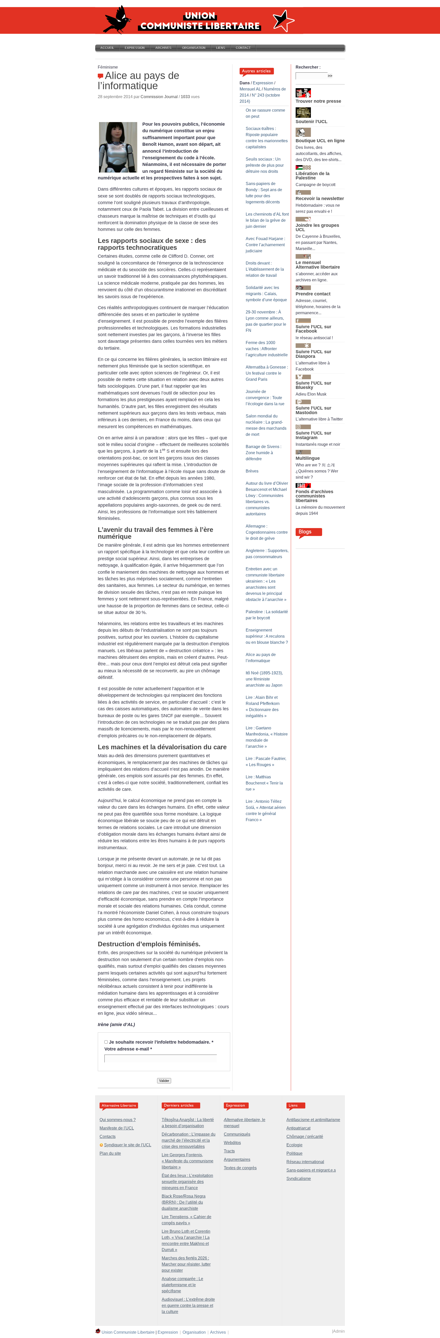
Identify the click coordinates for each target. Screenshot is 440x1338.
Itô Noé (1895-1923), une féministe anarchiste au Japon (264, 679)
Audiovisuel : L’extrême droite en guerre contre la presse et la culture (188, 1305)
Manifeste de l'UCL (117, 1128)
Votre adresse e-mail (128, 1049)
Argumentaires (237, 1159)
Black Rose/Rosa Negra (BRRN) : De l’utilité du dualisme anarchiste (183, 1202)
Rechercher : (308, 67)
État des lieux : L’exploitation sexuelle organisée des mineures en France (187, 1181)
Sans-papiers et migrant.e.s (311, 1170)
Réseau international (305, 1162)
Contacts (108, 1136)
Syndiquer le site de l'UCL (127, 1145)
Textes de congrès (240, 1168)
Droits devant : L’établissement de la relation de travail (265, 269)
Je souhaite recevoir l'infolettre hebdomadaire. (161, 1042)
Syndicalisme (298, 1178)
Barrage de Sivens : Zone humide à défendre (263, 452)
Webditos (232, 1142)
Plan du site (110, 1153)
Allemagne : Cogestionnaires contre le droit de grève (267, 532)
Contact (243, 48)
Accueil (107, 48)
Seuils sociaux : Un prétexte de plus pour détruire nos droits (265, 165)
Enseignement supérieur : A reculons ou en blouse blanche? (267, 636)
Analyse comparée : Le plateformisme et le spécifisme (182, 1285)
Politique (294, 1153)
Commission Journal (159, 97)
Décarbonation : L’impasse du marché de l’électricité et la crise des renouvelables (188, 1140)
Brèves (252, 471)
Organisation (193, 48)
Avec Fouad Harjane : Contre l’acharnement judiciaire (265, 245)
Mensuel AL (250, 89)
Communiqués (237, 1134)
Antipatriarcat (298, 1128)
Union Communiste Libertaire (128, 1332)
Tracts (229, 1151)
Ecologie (294, 1145)
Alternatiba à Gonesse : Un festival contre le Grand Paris (267, 373)
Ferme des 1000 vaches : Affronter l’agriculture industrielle (267, 348)
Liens (220, 48)
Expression (135, 48)
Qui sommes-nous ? (118, 1120)
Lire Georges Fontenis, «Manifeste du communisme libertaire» (187, 1161)
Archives (163, 48)
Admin (339, 1331)
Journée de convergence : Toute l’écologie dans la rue (265, 397)
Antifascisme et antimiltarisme (313, 1120)
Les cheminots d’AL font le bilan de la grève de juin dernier (267, 220)
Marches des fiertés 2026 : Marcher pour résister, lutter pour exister (186, 1264)
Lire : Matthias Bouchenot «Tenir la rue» (264, 783)
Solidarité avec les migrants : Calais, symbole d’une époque (266, 293)
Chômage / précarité (304, 1136)
